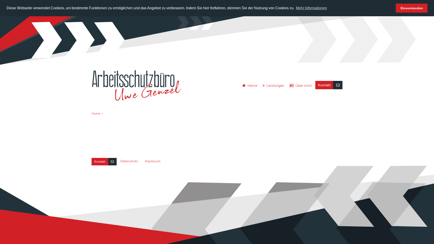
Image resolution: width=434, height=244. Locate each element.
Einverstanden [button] (412, 8)
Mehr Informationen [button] (311, 8)
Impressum (152, 161)
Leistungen (275, 85)
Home (252, 85)
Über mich (303, 85)
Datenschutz (129, 161)
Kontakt (324, 85)
